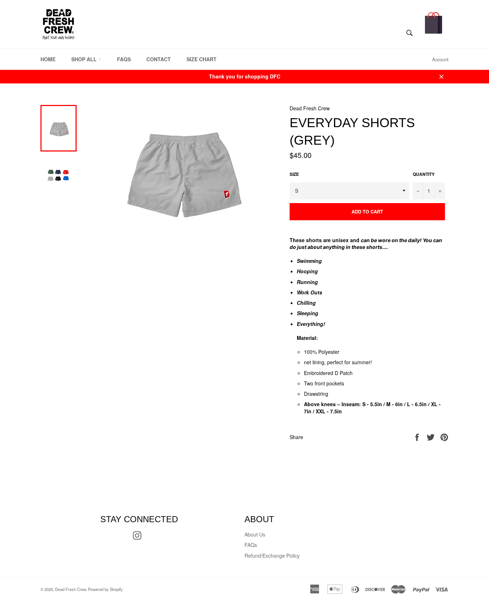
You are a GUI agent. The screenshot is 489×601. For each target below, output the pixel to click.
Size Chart (202, 59)
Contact (158, 59)
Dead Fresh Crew (70, 589)
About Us (255, 534)
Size (294, 174)
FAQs (124, 59)
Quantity (424, 174)
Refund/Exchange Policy (272, 555)
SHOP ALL (84, 59)
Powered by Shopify (105, 589)
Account (440, 59)
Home (47, 59)
